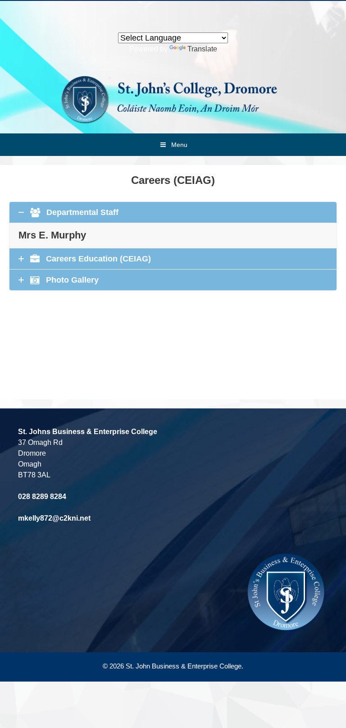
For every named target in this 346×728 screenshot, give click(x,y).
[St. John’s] (173, 99)
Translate (202, 49)
